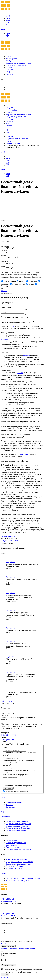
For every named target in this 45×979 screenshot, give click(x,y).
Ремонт (22, 281)
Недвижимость (5, 816)
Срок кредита (7, 307)
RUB (8, 20)
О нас (8, 54)
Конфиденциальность (15, 802)
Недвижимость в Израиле (17, 139)
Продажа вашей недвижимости (19, 862)
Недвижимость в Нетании (17, 826)
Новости (9, 70)
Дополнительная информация (15, 775)
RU (7, 132)
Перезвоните (23, 948)
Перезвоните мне (8, 965)
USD (8, 16)
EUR (8, 18)
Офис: (3, 742)
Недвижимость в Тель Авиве (18, 828)
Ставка (4, 312)
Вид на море (11, 845)
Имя (5, 748)
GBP (8, 23)
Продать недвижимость (16, 65)
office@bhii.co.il (7, 739)
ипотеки (4, 339)
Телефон (7, 765)
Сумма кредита (7, 302)
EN (7, 130)
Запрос (4, 291)
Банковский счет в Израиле (17, 880)
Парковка (33, 281)
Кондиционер (10, 281)
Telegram (13, 948)
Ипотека (9, 67)
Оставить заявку (8, 946)
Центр (8, 141)
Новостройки (12, 58)
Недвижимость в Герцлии (17, 821)
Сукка (31, 284)
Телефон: (5, 733)
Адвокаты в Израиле (15, 866)
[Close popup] (2, 951)
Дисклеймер (11, 807)
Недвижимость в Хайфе (16, 830)
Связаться (10, 74)
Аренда (9, 61)
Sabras (3, 943)
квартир (26, 355)
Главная (9, 136)
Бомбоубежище (19, 284)
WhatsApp (5, 948)
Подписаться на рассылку (17, 791)
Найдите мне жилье (9, 541)
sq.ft (7, 36)
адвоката (19, 373)
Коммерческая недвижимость (18, 849)
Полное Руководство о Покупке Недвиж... (24, 878)
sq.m (8, 33)
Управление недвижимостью (18, 63)
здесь (11, 326)
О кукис (4, 977)
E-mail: (4, 737)
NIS (7, 25)
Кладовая (5, 284)
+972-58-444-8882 (8, 735)
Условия (9, 805)
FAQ (8, 72)
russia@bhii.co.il (7, 913)
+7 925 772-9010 (8, 916)
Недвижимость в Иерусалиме (18, 824)
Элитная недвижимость (16, 843)
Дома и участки (12, 847)
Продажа (10, 56)
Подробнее (10, 562)
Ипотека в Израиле (14, 868)
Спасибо (5, 974)
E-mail (6, 755)
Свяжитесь (24, 454)
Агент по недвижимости (16, 859)
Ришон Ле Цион (13, 143)
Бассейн (4, 286)
